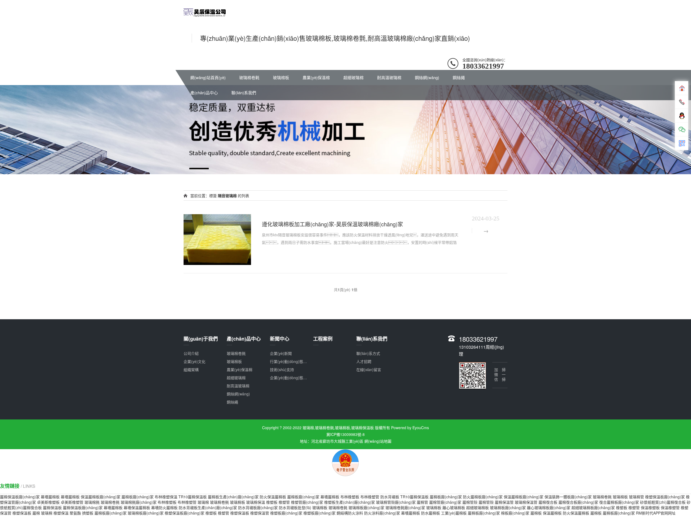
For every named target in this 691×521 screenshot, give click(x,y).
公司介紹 (191, 353)
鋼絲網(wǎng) (427, 77)
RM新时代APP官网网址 (656, 513)
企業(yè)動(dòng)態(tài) (290, 377)
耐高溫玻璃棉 (389, 77)
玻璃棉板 (281, 77)
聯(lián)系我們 (243, 92)
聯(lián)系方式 (368, 353)
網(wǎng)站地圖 (377, 441)
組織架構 (191, 369)
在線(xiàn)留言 (368, 369)
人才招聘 (363, 361)
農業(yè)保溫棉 (316, 77)
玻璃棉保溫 (255, 502)
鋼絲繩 (459, 77)
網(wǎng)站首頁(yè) (208, 77)
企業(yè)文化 (194, 361)
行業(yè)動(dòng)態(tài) (290, 361)
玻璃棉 (203, 502)
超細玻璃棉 (353, 77)
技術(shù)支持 (282, 369)
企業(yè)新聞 (281, 353)
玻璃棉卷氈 (249, 77)
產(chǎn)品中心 (204, 92)
